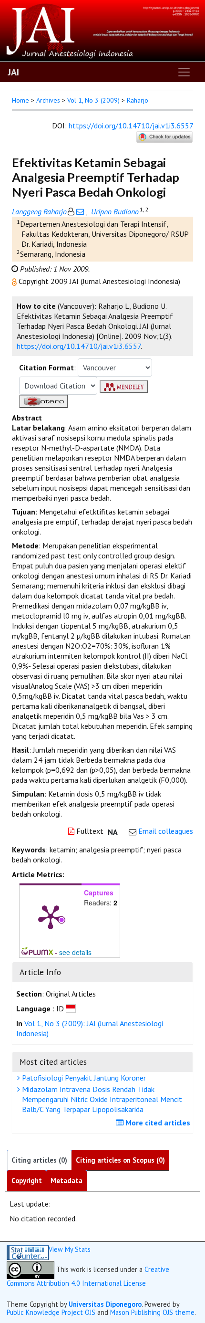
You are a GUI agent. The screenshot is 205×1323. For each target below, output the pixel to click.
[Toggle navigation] (184, 72)
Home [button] (20, 100)
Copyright (26, 1180)
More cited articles (156, 1122)
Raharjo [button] (137, 100)
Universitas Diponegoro (105, 1304)
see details (75, 952)
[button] (15, 281)
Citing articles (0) (39, 1160)
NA (113, 832)
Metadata (66, 1180)
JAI (13, 72)
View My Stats (70, 1249)
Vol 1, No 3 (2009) (93, 100)
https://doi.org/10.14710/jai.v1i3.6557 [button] (79, 346)
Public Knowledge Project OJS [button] (51, 1312)
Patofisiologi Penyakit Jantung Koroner (83, 1077)
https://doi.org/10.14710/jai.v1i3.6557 (131, 125)
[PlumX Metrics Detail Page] (50, 916)
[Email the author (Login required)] (80, 211)
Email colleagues (165, 831)
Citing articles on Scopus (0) (120, 1160)
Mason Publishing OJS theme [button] (152, 1312)
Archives (48, 100)
